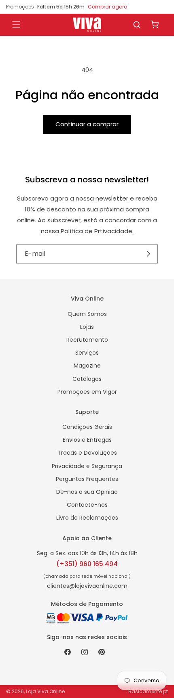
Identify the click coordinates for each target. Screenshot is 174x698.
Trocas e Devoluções (87, 453)
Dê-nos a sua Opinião (87, 492)
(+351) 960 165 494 (87, 563)
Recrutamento (87, 340)
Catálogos (87, 379)
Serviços (87, 353)
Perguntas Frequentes (87, 479)
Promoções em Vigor (87, 392)
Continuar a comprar (87, 124)
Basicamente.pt (148, 691)
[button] (137, 24)
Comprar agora (107, 6)
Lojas (87, 327)
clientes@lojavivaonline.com (87, 586)
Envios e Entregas (87, 440)
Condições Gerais (87, 427)
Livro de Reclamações (87, 518)
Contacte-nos (87, 505)
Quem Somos (87, 314)
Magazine (87, 366)
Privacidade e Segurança (87, 466)
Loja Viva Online (45, 691)
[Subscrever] (148, 254)
